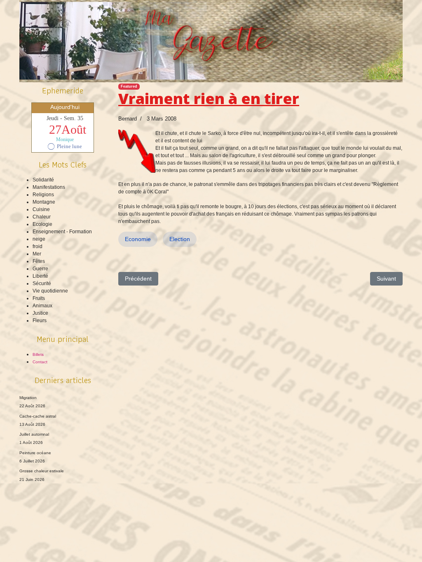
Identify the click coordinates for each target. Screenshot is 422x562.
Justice (40, 313)
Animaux (42, 306)
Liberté (40, 276)
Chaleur (42, 217)
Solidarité (43, 180)
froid (37, 246)
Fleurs (40, 320)
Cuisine (41, 209)
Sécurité (42, 283)
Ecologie (42, 224)
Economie (138, 239)
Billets (38, 354)
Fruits (39, 298)
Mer (37, 254)
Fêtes (39, 261)
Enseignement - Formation (62, 232)
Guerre (40, 269)
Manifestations (49, 187)
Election (179, 239)
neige (39, 239)
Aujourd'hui (65, 107)
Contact (40, 362)
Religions (43, 194)
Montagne (44, 202)
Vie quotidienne (50, 291)
